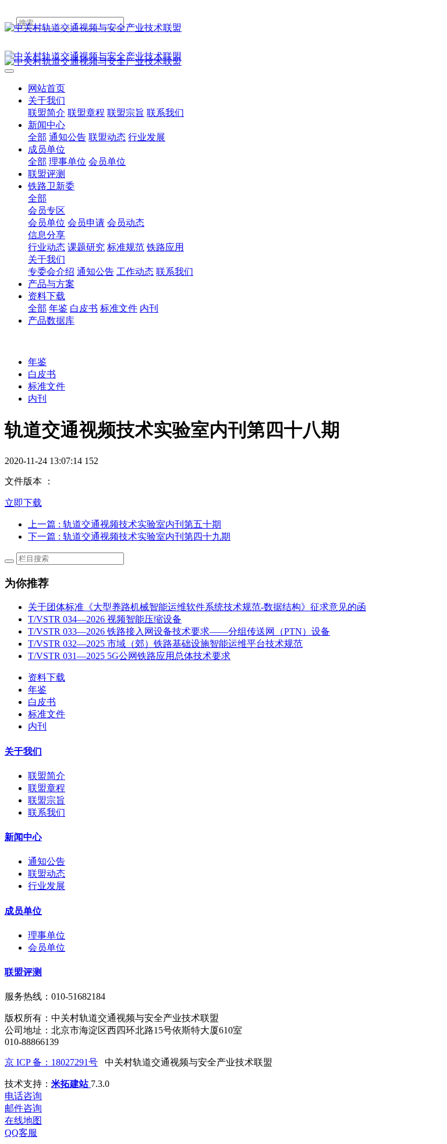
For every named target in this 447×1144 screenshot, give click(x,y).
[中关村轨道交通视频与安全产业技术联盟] (223, 28)
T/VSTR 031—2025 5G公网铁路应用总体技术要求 (129, 656)
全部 (37, 137)
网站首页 (46, 88)
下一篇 (129, 536)
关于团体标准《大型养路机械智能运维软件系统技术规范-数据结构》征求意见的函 (197, 607)
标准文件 (46, 386)
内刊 (37, 398)
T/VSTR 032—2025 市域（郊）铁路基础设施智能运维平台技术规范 (165, 644)
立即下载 (23, 503)
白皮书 (42, 374)
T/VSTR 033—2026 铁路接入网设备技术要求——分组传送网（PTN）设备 (179, 631)
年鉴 (37, 362)
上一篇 (124, 524)
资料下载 (46, 677)
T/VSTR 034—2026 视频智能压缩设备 (105, 619)
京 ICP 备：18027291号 (51, 1062)
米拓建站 (71, 1084)
